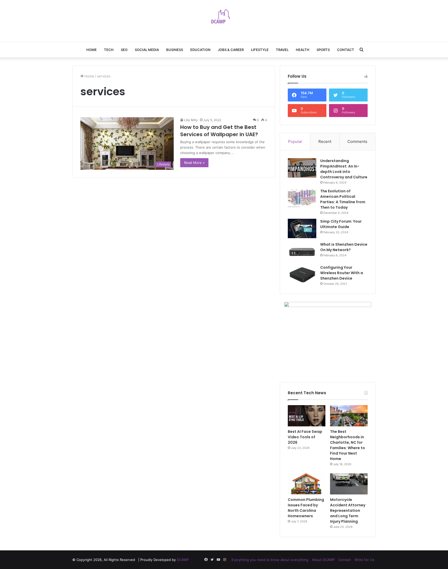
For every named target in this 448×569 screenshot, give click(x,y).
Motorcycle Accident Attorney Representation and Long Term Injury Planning (347, 510)
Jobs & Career (231, 50)
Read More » (194, 163)
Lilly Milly (191, 120)
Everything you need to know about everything (270, 560)
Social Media (147, 50)
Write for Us (364, 560)
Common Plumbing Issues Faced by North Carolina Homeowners (306, 508)
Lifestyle (260, 50)
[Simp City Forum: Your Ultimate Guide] (302, 228)
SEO (124, 50)
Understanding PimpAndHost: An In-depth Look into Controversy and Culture (343, 169)
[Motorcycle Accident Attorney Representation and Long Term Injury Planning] (349, 484)
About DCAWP (323, 560)
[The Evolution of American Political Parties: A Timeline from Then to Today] (302, 198)
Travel (282, 50)
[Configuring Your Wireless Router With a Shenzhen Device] (302, 274)
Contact (345, 50)
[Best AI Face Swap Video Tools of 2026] (306, 415)
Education (200, 50)
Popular (295, 141)
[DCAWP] (224, 18)
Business (174, 50)
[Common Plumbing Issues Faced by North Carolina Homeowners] (306, 484)
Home (91, 50)
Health (302, 50)
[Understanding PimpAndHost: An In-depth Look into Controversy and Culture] (302, 168)
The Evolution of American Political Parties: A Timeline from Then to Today (342, 199)
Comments (357, 141)
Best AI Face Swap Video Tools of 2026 (305, 437)
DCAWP (183, 560)
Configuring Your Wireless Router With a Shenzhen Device (341, 273)
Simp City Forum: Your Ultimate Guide (341, 224)
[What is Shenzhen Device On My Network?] (302, 251)
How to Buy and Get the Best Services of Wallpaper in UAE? (219, 130)
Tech (109, 50)
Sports (323, 50)
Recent (324, 141)
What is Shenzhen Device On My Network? (343, 247)
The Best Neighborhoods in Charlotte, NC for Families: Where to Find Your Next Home (347, 445)
